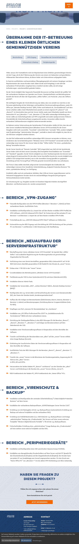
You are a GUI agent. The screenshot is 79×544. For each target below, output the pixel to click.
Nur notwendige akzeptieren (10, 540)
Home (8, 29)
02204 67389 (49, 520)
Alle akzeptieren (26, 540)
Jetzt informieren (39, 502)
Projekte (15, 29)
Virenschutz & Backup (30, 62)
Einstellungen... (37, 540)
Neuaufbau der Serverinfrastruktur (53, 57)
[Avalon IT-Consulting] (13, 5)
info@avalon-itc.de (50, 528)
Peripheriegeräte (49, 62)
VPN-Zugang (31, 57)
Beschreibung (17, 57)
